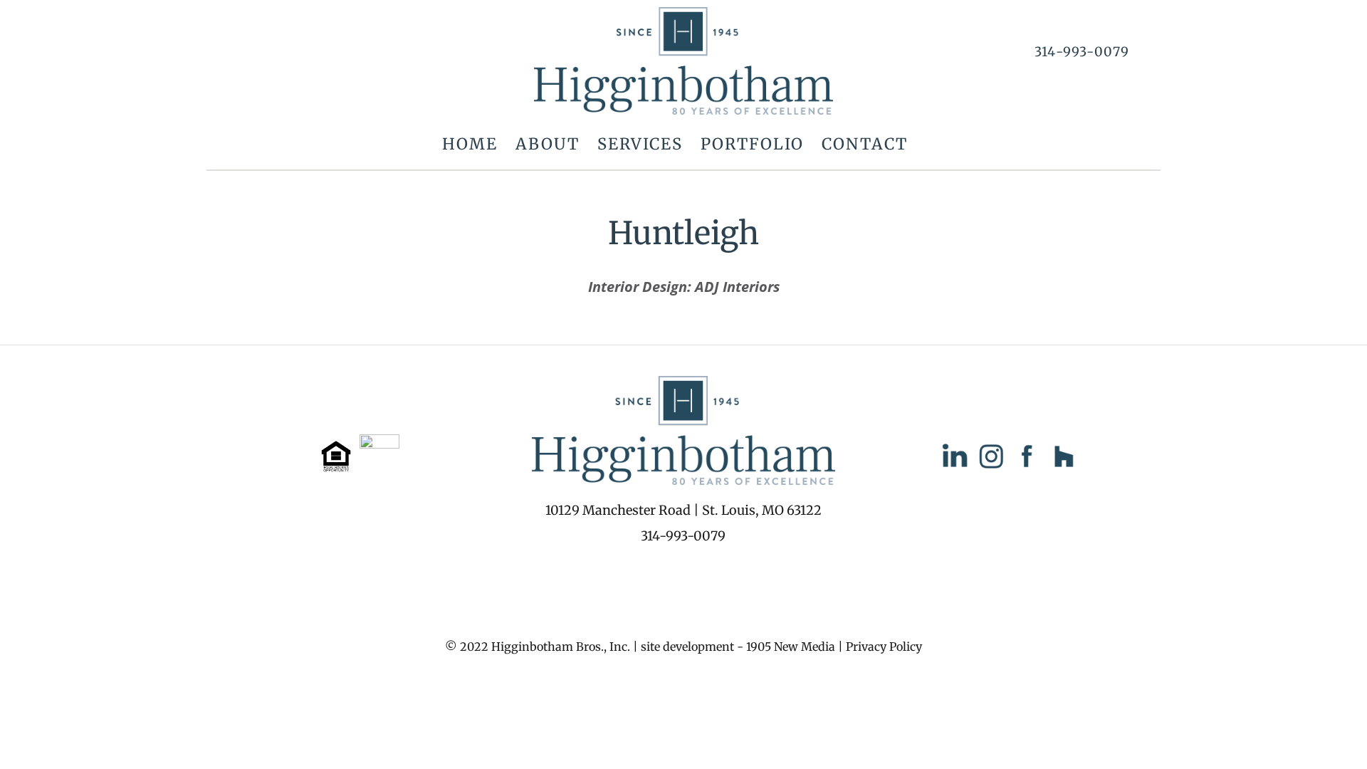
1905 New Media (790, 646)
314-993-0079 (1082, 51)
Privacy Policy (884, 646)
